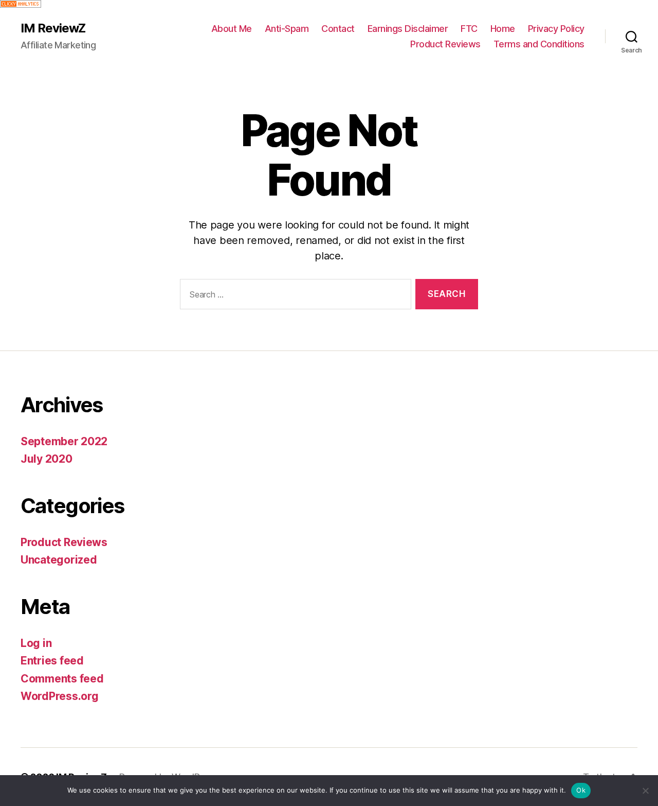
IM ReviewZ (53, 28)
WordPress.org (60, 696)
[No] (645, 790)
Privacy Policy (556, 28)
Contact (338, 28)
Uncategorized (59, 559)
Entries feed (52, 660)
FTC (469, 28)
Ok (581, 790)
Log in (36, 643)
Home (502, 28)
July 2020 (46, 458)
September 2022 (64, 441)
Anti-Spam (287, 28)
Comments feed (62, 678)
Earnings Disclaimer (408, 28)
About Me (231, 28)
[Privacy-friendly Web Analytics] (329, 4)
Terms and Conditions (539, 44)
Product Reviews (445, 44)
